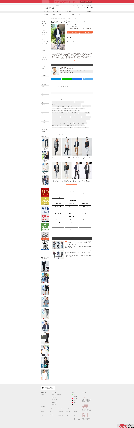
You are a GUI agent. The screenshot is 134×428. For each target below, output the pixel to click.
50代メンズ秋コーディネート (68, 102)
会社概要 (42, 394)
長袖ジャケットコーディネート (68, 125)
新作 (44, 11)
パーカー (43, 48)
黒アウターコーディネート (56, 127)
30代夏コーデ (58, 206)
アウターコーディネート (79, 102)
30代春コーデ (58, 203)
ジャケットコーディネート (79, 108)
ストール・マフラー (77, 414)
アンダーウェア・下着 (77, 419)
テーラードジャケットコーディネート (58, 112)
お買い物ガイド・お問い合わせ (56, 394)
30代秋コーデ (58, 210)
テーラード (71, 222)
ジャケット (58, 219)
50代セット (44, 30)
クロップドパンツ (60, 415)
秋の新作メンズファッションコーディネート (74, 18)
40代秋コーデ (71, 210)
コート (71, 226)
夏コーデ (71, 193)
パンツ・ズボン (60, 408)
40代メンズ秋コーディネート (57, 102)
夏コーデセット (44, 32)
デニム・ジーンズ (44, 79)
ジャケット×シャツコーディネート (67, 108)
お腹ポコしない (46, 14)
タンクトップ (44, 70)
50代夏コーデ (85, 206)
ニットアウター (43, 414)
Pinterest (75, 402)
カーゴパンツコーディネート (75, 106)
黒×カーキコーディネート (79, 125)
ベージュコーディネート (65, 116)
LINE (74, 394)
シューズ (73, 14)
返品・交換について (55, 399)
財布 (43, 127)
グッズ (78, 14)
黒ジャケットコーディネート (67, 127)
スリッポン (43, 109)
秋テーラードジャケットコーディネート (70, 121)
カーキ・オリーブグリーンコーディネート (73, 104)
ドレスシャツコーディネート (84, 112)
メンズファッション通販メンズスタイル (56, 18)
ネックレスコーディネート (56, 114)
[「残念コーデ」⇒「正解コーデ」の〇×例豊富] (65, 8)
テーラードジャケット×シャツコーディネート (71, 110)
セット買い (52, 11)
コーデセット (43, 25)
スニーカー (43, 102)
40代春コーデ (71, 203)
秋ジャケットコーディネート (57, 121)
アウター (59, 14)
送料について (89, 11)
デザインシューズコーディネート (71, 112)
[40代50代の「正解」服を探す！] (92, 14)
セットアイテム (52, 414)
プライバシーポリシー (55, 402)
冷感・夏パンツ (44, 75)
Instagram (75, 396)
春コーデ (58, 193)
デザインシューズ (44, 97)
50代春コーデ (85, 203)
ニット (58, 226)
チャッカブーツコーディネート (57, 110)
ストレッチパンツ (44, 84)
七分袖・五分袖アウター (45, 43)
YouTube (75, 398)
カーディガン (44, 50)
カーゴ (71, 229)
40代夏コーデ (71, 206)
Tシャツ (43, 61)
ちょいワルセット (44, 34)
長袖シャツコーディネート (56, 125)
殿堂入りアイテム (44, 129)
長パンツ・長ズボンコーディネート (80, 123)
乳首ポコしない (53, 14)
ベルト (75, 412)
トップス (64, 14)
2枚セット (43, 68)
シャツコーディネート (86, 106)
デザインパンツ (44, 86)
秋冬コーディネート (82, 121)
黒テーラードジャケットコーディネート (80, 127)
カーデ (84, 222)
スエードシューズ (44, 104)
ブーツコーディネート (55, 116)
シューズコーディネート (56, 108)
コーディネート (63, 11)
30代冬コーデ (58, 213)
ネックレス (43, 118)
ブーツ (43, 95)
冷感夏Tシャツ (44, 57)
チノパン (43, 77)
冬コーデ (58, 197)
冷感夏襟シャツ (44, 59)
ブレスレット (44, 120)
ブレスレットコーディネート (80, 114)
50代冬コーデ (85, 213)
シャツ (71, 219)
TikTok (75, 400)
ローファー (67, 414)
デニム (58, 229)
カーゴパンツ (60, 412)
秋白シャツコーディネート (56, 123)
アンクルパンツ (44, 88)
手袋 (74, 415)
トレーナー (43, 52)
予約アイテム (43, 131)
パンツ (69, 14)
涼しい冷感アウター (45, 41)
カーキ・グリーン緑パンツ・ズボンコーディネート (60, 106)
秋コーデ (85, 193)
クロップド (84, 229)
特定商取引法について (55, 404)
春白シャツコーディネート (75, 116)
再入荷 (48, 11)
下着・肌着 (43, 122)
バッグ (43, 113)
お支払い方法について (55, 397)
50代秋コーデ (85, 210)
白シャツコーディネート (86, 116)
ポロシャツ (43, 66)
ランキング (57, 11)
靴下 (74, 418)
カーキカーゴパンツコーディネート (58, 104)
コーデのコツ (69, 11)
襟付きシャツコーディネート (67, 123)
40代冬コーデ (71, 213)
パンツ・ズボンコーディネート (68, 114)
